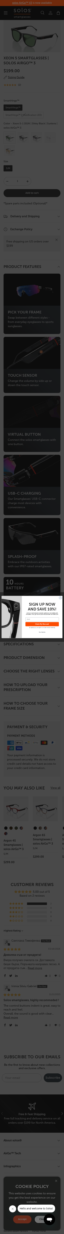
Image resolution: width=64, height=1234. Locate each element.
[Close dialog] (60, 597)
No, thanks (42, 632)
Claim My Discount (42, 624)
